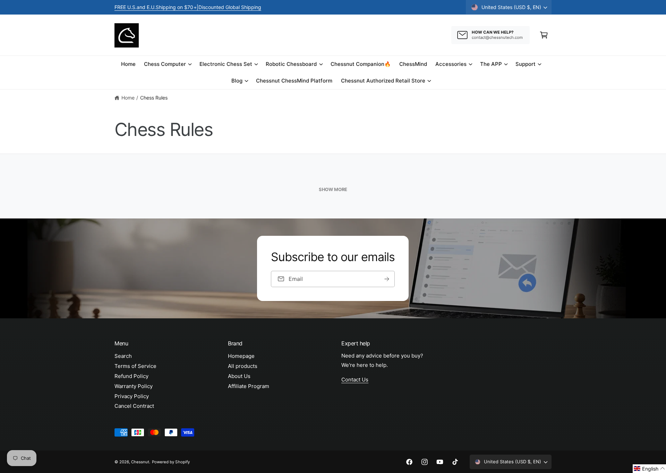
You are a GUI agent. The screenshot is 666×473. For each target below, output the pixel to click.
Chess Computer (165, 64)
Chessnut (140, 461)
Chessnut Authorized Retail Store (383, 80)
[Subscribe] (387, 279)
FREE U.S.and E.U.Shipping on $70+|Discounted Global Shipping (187, 7)
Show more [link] (333, 189)
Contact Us (354, 379)
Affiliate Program (248, 386)
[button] (544, 35)
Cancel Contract (134, 406)
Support (525, 64)
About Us (239, 376)
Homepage (241, 356)
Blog (236, 80)
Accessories (451, 64)
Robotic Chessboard (291, 64)
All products (242, 366)
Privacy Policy (131, 396)
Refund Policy (131, 376)
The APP (491, 64)
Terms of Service (135, 366)
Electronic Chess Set (225, 64)
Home (128, 98)
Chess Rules (154, 98)
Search (123, 356)
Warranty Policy (133, 386)
